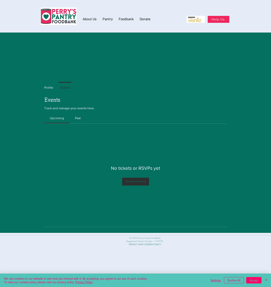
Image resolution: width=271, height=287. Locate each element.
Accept (254, 280)
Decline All (233, 280)
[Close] (266, 280)
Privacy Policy (84, 282)
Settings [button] (216, 280)
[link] (57, 118)
